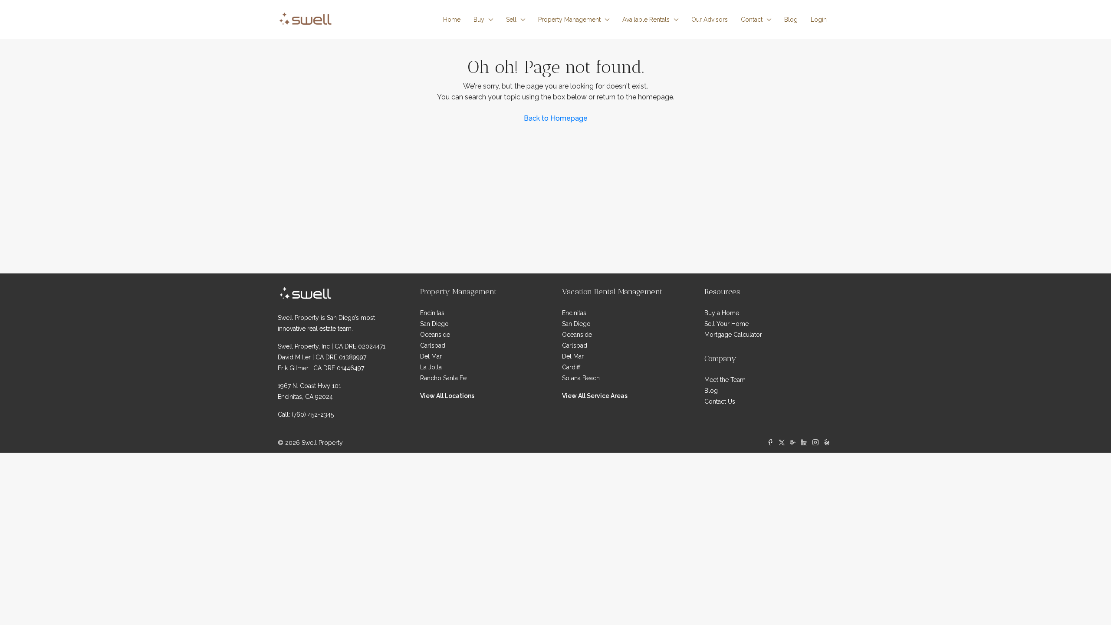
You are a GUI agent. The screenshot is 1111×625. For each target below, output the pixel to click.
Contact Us (719, 401)
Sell (511, 19)
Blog (791, 19)
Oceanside (435, 334)
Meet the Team (725, 379)
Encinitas (432, 312)
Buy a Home (721, 312)
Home (451, 19)
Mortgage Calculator (733, 334)
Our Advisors (709, 19)
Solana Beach (581, 378)
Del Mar (431, 356)
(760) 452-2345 (313, 414)
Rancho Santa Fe (443, 378)
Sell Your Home (726, 323)
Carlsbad (432, 345)
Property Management (569, 19)
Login (819, 19)
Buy (478, 19)
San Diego (434, 323)
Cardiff (571, 367)
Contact (752, 19)
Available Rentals (646, 19)
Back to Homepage (556, 118)
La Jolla (431, 367)
